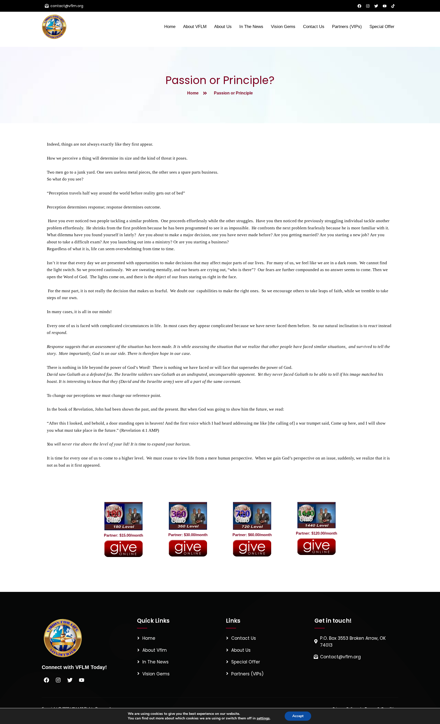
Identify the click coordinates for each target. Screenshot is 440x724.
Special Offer (381, 26)
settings (263, 718)
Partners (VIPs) (347, 26)
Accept (298, 716)
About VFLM (195, 26)
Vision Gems (283, 26)
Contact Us (313, 26)
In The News (251, 26)
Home (169, 26)
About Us (223, 26)
